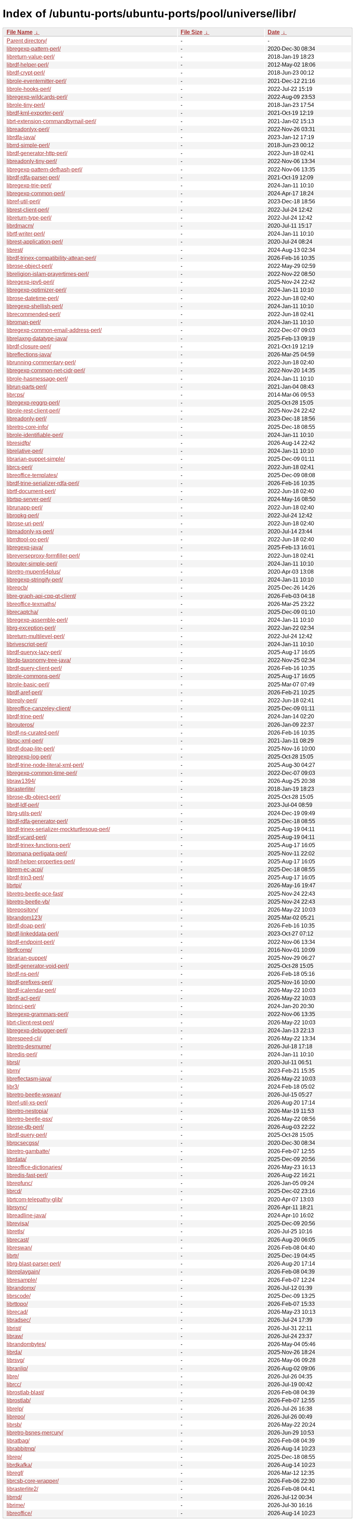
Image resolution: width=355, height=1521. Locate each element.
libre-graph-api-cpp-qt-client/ (41, 596)
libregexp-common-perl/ (36, 193)
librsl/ (13, 1062)
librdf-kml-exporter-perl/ (35, 113)
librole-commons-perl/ (33, 676)
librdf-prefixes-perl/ (29, 982)
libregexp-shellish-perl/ (35, 306)
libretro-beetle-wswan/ (34, 1095)
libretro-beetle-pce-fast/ (35, 894)
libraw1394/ (21, 781)
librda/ (14, 1352)
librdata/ (16, 1159)
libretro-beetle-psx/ (29, 1119)
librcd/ (14, 1191)
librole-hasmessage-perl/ (37, 379)
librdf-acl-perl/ (23, 998)
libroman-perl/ (24, 322)
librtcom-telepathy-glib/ (34, 1199)
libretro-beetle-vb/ (28, 902)
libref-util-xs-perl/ (27, 1103)
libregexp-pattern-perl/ (34, 49)
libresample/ (22, 1280)
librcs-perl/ (19, 467)
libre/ (13, 1376)
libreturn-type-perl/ (29, 218)
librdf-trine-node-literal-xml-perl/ (45, 765)
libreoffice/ (19, 1513)
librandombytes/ (26, 1344)
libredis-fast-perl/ (27, 1175)
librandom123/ (24, 918)
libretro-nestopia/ (27, 1111)
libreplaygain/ (23, 1272)
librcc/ (14, 1384)
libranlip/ (17, 1368)
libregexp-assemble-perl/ (37, 620)
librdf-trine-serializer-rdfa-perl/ (43, 483)
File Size (191, 32)
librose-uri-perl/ (25, 523)
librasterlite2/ (22, 1489)
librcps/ (15, 395)
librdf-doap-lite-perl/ (30, 749)
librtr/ (13, 1256)
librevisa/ (18, 1223)
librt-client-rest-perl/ (30, 1022)
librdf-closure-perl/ (29, 346)
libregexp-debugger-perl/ (37, 1030)
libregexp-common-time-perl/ (42, 773)
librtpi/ (14, 885)
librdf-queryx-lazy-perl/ (34, 652)
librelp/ (15, 1409)
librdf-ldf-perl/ (23, 805)
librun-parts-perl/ (27, 387)
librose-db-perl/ (25, 1127)
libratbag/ (18, 1441)
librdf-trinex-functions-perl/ (38, 845)
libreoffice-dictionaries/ (34, 1167)
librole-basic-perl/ (28, 684)
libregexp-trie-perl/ (29, 185)
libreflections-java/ (29, 354)
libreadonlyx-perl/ (28, 129)
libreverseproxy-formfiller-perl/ (43, 556)
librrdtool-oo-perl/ (28, 539)
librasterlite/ (21, 789)
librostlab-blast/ (25, 1392)
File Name (20, 32)
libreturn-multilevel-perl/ (35, 636)
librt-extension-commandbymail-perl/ (51, 121)
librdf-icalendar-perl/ (31, 990)
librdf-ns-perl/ (23, 974)
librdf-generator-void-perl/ (38, 966)
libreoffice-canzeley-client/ (39, 708)
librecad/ (17, 1312)
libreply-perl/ (22, 700)
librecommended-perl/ (33, 314)
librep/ (14, 1457)
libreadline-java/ (26, 1215)
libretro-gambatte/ (28, 1151)
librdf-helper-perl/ (28, 65)
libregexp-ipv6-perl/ (30, 282)
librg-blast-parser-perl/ (34, 1264)
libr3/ (13, 1087)
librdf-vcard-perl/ (26, 837)
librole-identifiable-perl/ (35, 435)
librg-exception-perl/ (31, 628)
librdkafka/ (19, 1465)
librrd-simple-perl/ (28, 145)
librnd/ (14, 1497)
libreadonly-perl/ (26, 419)
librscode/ (19, 1296)
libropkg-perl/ (23, 515)
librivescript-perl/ (27, 644)
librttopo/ (17, 1304)
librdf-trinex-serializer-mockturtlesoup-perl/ (58, 829)
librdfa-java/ (21, 137)
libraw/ (15, 1336)
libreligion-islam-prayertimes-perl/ (48, 274)
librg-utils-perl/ (24, 813)
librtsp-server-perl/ (29, 499)
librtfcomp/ (19, 950)
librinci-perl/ (21, 1006)
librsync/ (17, 1207)
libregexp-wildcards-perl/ (37, 97)
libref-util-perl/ (23, 201)
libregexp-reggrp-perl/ (33, 403)
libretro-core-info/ (27, 427)
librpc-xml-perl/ (25, 741)
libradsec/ (19, 1320)
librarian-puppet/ (27, 958)
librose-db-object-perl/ (33, 797)
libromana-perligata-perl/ (37, 853)
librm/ (13, 1071)
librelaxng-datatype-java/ (37, 338)
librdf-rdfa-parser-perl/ (33, 177)
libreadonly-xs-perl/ (30, 531)
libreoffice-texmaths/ (31, 604)
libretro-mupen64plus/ (33, 572)
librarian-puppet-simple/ (36, 459)
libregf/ (15, 1473)
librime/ (16, 1505)
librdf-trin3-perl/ (25, 877)
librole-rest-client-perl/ (33, 411)
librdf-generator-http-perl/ (37, 153)
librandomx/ (21, 1288)
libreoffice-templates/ (32, 475)
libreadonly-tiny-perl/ (32, 161)
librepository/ (22, 910)
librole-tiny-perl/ (26, 105)
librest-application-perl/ (35, 242)
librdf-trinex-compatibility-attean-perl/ (51, 258)
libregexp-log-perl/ (29, 757)
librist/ (14, 1328)
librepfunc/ (19, 1183)
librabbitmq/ (21, 1449)
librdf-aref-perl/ (24, 692)
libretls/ (15, 1231)
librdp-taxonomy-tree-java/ (39, 660)
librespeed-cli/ (24, 1038)
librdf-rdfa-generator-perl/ (37, 821)
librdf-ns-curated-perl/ (33, 733)
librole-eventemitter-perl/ (36, 81)
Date (274, 32)
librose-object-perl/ (29, 266)
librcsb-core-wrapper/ (33, 1481)
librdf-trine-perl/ (25, 716)
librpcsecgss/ (23, 1143)
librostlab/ (19, 1400)
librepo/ (16, 1417)
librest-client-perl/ (28, 210)
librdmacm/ (20, 226)
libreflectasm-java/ (29, 1079)
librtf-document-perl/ (31, 491)
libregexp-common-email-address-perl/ (54, 330)
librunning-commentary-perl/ (41, 362)
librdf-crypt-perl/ (26, 73)
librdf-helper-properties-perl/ (41, 861)
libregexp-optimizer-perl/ (36, 290)
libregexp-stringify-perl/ (35, 580)
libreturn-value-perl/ (30, 57)
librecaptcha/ (22, 612)
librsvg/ (15, 1360)
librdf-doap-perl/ (26, 926)
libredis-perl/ (22, 1054)
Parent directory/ (27, 41)
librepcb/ (17, 588)
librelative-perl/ (25, 451)
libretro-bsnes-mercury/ (35, 1433)
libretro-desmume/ (29, 1046)
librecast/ (18, 1240)
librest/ (15, 250)
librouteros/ (20, 725)
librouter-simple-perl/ (32, 564)
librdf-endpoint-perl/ (30, 942)
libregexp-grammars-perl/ (37, 1014)
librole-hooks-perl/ (29, 89)
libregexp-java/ (25, 547)
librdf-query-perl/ (27, 1135)
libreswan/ (19, 1248)
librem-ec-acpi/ (25, 869)
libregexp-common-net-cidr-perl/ (46, 370)
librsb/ (14, 1425)
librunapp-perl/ (24, 507)
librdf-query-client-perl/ (34, 668)
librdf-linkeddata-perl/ (33, 934)
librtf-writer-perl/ (26, 234)
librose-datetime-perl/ (33, 298)
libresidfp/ (19, 443)
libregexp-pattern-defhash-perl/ (44, 169)
